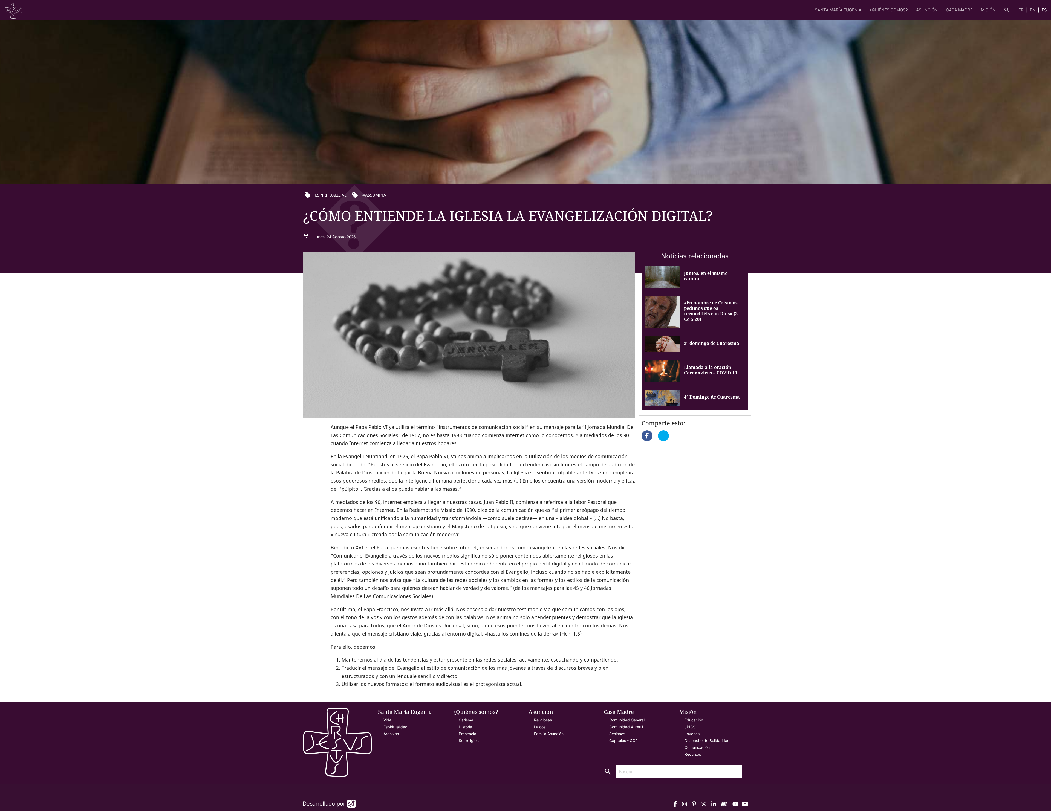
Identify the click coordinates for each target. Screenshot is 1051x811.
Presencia (467, 733)
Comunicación (697, 747)
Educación (694, 720)
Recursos (693, 754)
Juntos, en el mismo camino (706, 275)
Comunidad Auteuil (626, 727)
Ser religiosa (470, 740)
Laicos (539, 727)
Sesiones (617, 733)
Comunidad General (627, 720)
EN (1033, 10)
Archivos (391, 733)
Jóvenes (692, 733)
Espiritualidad (395, 727)
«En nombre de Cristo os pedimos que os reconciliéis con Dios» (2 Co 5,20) (711, 311)
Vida (387, 720)
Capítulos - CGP (623, 740)
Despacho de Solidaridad (707, 740)
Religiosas (543, 720)
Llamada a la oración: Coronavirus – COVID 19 (710, 370)
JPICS (690, 727)
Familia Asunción (549, 733)
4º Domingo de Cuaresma (712, 397)
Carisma (466, 720)
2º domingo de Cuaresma (711, 343)
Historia (465, 727)
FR (1021, 10)
